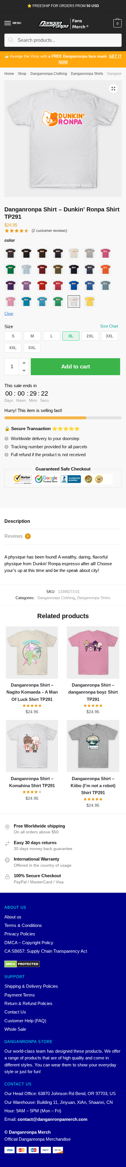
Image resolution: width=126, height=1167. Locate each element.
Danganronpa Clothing (48, 74)
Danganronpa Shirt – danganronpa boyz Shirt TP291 (93, 692)
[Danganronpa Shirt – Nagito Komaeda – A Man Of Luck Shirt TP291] (32, 652)
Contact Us (15, 1011)
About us (12, 916)
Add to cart (75, 366)
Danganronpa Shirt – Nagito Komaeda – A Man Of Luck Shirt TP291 (32, 692)
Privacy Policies (19, 933)
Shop (22, 74)
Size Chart (109, 326)
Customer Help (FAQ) (25, 1020)
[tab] (63, 521)
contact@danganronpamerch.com (52, 1119)
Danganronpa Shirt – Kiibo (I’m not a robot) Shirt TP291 (93, 785)
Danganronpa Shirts (87, 74)
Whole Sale (15, 1029)
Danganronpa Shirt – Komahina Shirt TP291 (32, 782)
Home (9, 74)
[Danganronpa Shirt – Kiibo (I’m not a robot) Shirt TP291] (93, 746)
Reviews (16, 536)
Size (8, 326)
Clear (8, 313)
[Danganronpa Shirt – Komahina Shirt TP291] (32, 746)
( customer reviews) (49, 230)
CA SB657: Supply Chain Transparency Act (45, 951)
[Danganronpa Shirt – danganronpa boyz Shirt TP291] (93, 652)
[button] (12, 336)
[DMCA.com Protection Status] (63, 964)
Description (17, 521)
